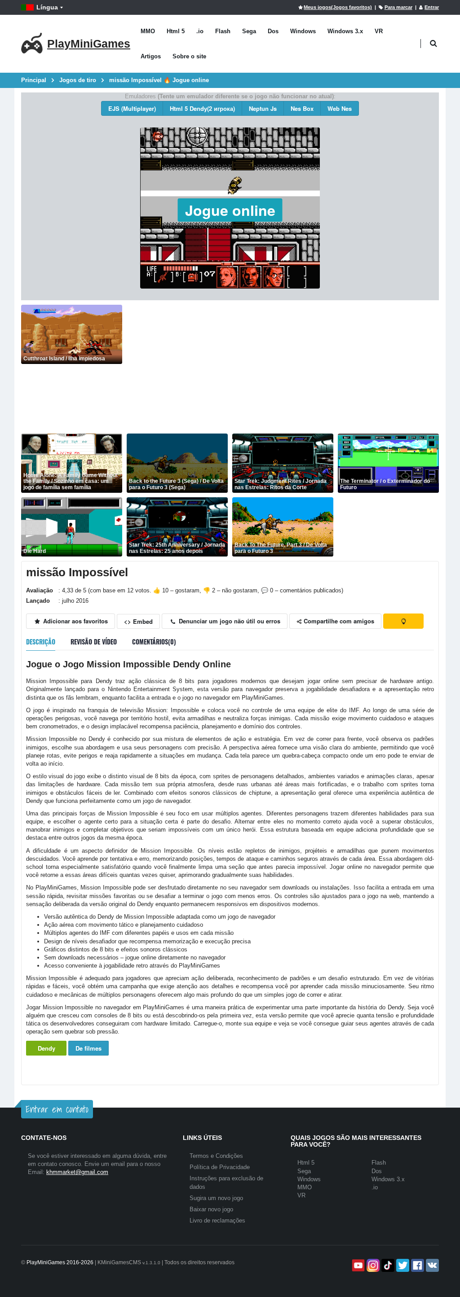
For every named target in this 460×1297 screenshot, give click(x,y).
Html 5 (176, 31)
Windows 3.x (345, 31)
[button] (433, 44)
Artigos (151, 56)
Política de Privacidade (220, 1167)
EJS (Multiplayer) (132, 108)
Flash (222, 31)
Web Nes (339, 108)
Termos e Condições (216, 1155)
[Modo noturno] (403, 621)
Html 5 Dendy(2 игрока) (202, 108)
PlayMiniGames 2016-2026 (60, 1262)
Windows (303, 31)
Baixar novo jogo (211, 1209)
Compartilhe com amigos (338, 621)
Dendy (46, 1048)
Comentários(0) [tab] (154, 641)
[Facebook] (416, 1265)
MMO (148, 31)
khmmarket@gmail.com (77, 1172)
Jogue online (230, 210)
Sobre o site (189, 56)
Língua (47, 7)
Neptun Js (263, 108)
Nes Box (302, 108)
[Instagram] (372, 1265)
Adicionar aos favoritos (74, 621)
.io (199, 31)
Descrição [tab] (40, 641)
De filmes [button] (88, 1048)
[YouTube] (357, 1265)
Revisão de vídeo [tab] (94, 641)
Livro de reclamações (217, 1220)
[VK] (431, 1265)
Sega (249, 31)
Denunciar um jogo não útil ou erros (228, 621)
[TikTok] (387, 1265)
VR (379, 31)
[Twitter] (401, 1265)
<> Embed (138, 621)
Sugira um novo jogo (216, 1198)
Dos (273, 31)
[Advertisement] (283, 367)
